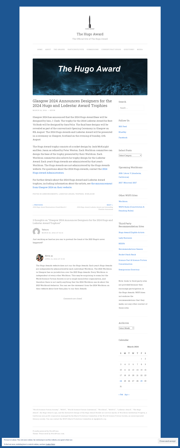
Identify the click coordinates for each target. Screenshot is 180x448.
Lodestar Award (66, 194)
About (48, 49)
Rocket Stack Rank (127, 254)
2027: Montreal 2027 (128, 182)
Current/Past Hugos (111, 49)
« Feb (121, 394)
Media (140, 49)
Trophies (79, 194)
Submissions (93, 49)
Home (39, 49)
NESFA (122, 243)
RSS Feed (123, 126)
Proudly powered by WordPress (46, 431)
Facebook (123, 137)
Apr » (127, 394)
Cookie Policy (50, 444)
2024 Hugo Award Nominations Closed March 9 (49, 206)
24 (121, 381)
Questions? (129, 49)
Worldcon (90, 194)
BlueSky (122, 132)
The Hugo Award (90, 34)
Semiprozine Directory (129, 269)
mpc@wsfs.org (100, 419)
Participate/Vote (76, 49)
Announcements (50, 194)
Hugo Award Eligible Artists (131, 232)
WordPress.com (57, 434)
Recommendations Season (131, 249)
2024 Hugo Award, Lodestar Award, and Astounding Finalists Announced (95, 207)
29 (141, 381)
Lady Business (125, 238)
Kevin (52, 110)
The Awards (59, 49)
